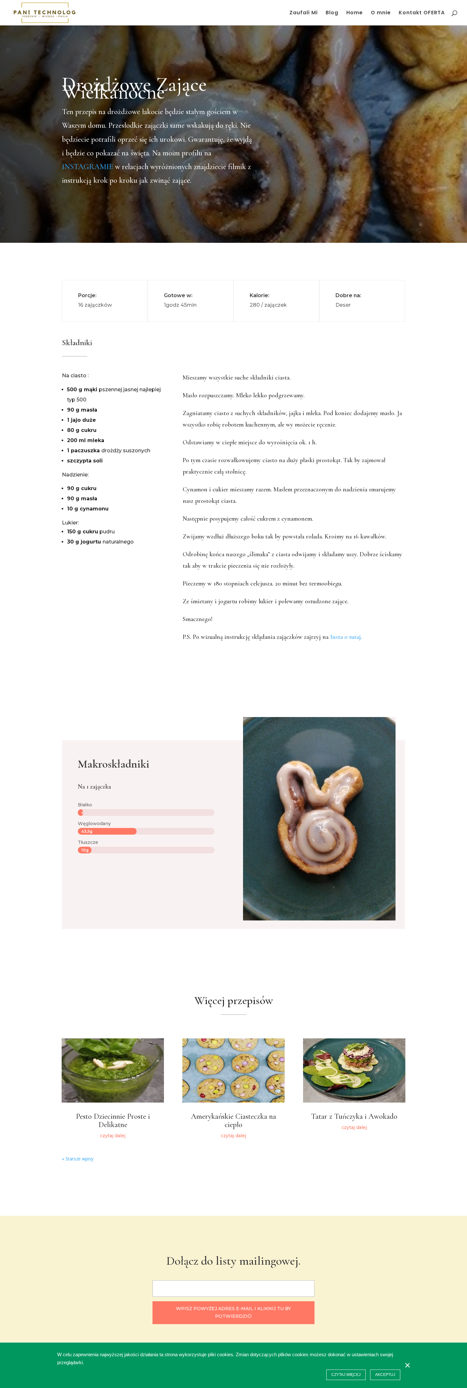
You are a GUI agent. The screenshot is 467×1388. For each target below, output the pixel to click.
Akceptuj (385, 1374)
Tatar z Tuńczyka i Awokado (354, 1116)
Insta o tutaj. (346, 637)
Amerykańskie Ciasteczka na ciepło (233, 1120)
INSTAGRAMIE (87, 166)
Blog (332, 13)
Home (354, 13)
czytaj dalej (112, 1135)
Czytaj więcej (346, 1374)
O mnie (381, 13)
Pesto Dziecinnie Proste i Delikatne (113, 1120)
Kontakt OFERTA (422, 13)
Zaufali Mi (303, 13)
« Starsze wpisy (77, 1159)
